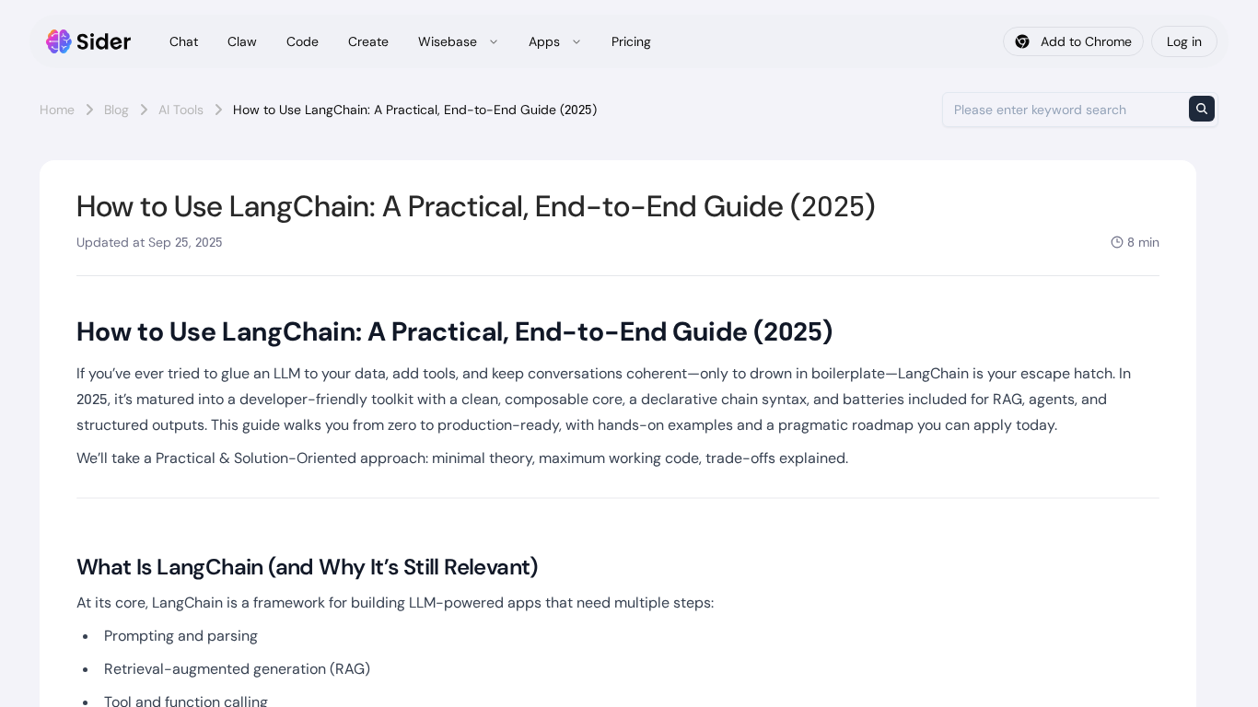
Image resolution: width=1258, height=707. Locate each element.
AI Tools (181, 109)
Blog (116, 109)
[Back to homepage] (89, 41)
